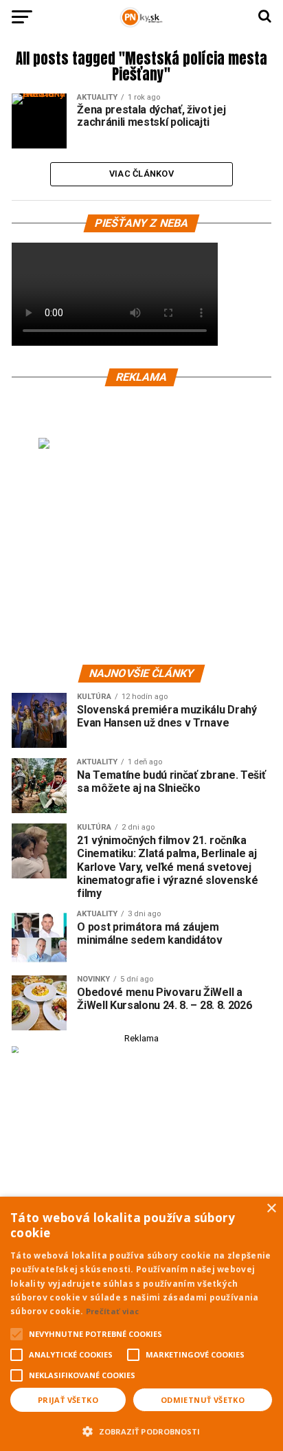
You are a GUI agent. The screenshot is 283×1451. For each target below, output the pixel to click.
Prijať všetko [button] (68, 1400)
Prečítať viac (112, 1311)
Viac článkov (141, 173)
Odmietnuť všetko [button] (203, 1400)
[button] (141, 1429)
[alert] (141, 1324)
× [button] (271, 1209)
